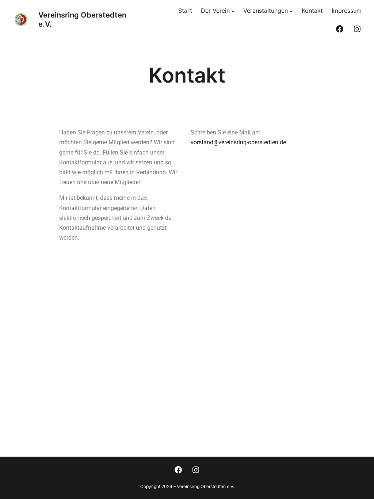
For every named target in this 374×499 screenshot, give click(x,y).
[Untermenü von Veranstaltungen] (291, 11)
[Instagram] (357, 28)
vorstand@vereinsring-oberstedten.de (238, 142)
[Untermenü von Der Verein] (233, 11)
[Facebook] (339, 28)
